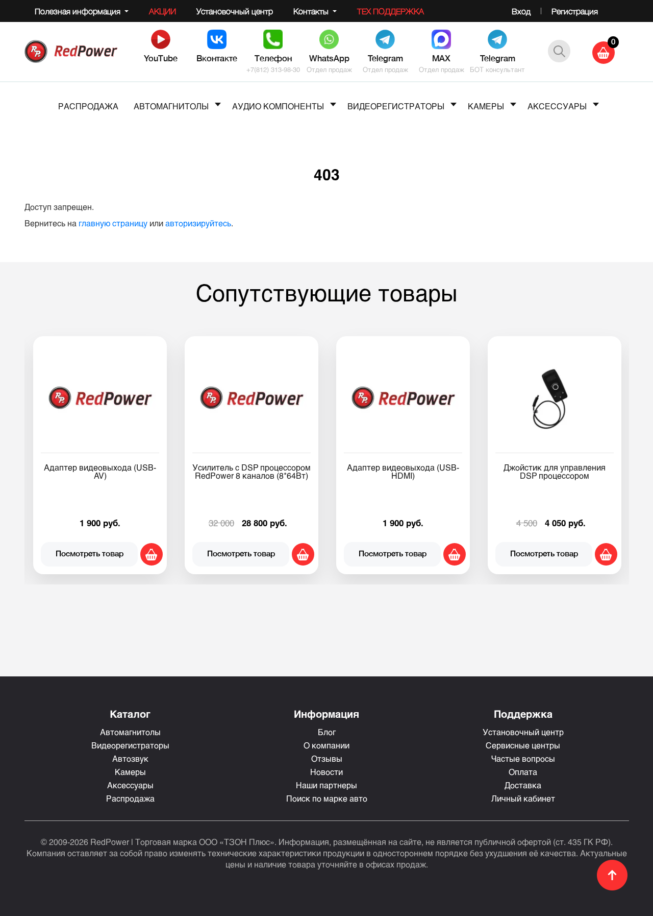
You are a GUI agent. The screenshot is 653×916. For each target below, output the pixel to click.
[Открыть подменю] (217, 104)
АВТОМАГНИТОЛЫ (171, 106)
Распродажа (130, 798)
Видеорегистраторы (130, 745)
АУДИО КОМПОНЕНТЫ (278, 106)
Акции (162, 11)
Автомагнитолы (130, 732)
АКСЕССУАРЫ (557, 106)
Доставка (523, 785)
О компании (326, 745)
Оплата (523, 772)
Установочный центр (234, 11)
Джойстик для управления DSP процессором (555, 471)
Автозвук (130, 758)
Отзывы (326, 758)
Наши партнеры (326, 785)
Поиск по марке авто (326, 798)
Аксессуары (130, 785)
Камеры (130, 772)
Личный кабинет (523, 798)
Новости (326, 772)
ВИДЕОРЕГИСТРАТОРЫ (395, 106)
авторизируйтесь (198, 223)
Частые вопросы (523, 758)
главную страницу (113, 223)
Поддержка (523, 714)
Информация (326, 714)
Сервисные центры (523, 745)
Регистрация (574, 11)
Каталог (130, 714)
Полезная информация (78, 11)
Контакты (312, 11)
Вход (521, 11)
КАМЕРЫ (486, 106)
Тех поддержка (390, 11)
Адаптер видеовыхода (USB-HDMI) (403, 471)
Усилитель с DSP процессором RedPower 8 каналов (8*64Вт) (251, 471)
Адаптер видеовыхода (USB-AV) (100, 471)
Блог (327, 732)
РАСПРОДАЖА (88, 106)
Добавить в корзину (151, 554)
